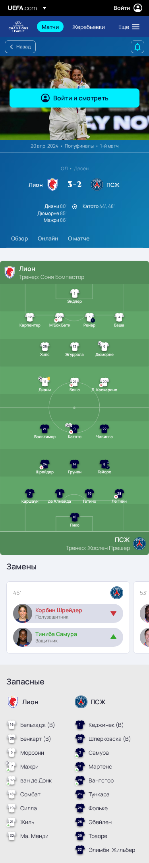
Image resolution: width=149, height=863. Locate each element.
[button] (127, 27)
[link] (50, 27)
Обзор (19, 238)
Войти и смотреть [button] (80, 98)
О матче (78, 238)
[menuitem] (50, 27)
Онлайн (48, 238)
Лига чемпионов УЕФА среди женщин (18, 26)
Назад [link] (23, 46)
